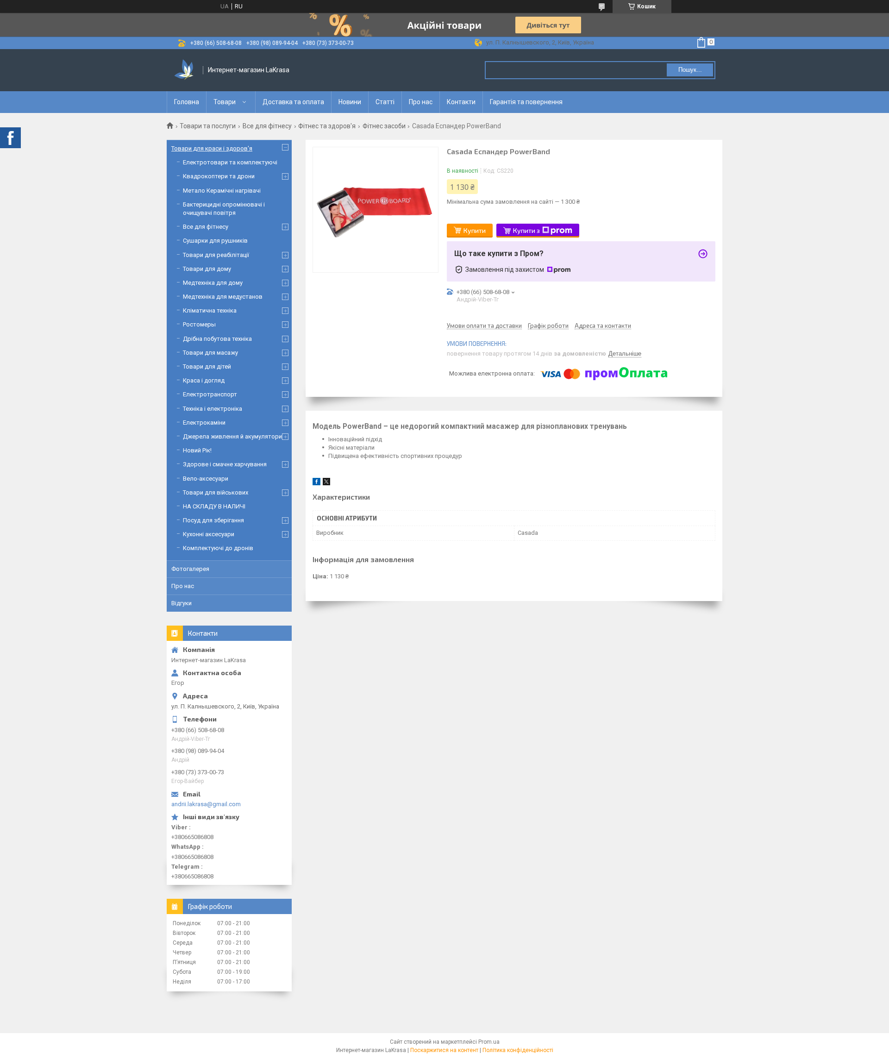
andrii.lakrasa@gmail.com (206, 804)
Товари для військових (215, 492)
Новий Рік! (197, 450)
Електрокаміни (204, 422)
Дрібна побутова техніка (217, 338)
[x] (326, 483)
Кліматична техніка (210, 310)
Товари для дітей (207, 366)
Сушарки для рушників (215, 240)
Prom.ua (489, 1042)
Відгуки (181, 603)
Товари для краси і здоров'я (211, 148)
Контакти (461, 102)
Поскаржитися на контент (444, 1050)
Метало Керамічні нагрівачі (222, 190)
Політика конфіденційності (517, 1050)
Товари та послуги (208, 126)
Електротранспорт (210, 394)
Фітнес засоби (384, 126)
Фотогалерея (190, 568)
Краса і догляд (204, 380)
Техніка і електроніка (212, 408)
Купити (474, 230)
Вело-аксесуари (205, 478)
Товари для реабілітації (216, 254)
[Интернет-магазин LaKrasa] (185, 70)
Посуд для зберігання (213, 520)
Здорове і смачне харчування (225, 464)
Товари (224, 102)
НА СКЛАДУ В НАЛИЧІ (214, 506)
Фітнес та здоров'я (327, 126)
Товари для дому (207, 268)
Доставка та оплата (293, 102)
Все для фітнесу (267, 126)
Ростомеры (199, 324)
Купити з (526, 230)
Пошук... (690, 69)
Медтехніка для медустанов (223, 296)
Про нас (420, 102)
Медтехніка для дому (213, 282)
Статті (385, 102)
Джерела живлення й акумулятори (232, 436)
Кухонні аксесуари (208, 534)
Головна (186, 102)
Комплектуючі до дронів (218, 548)
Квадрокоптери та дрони (219, 176)
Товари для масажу (210, 352)
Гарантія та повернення (526, 102)
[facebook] (316, 483)
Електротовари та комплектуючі (230, 162)
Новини (349, 102)
